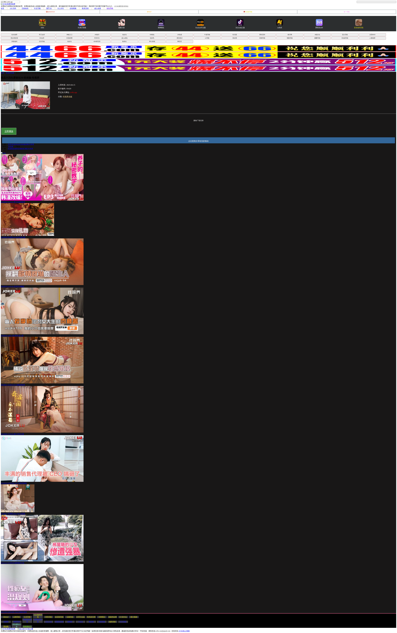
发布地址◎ (27, 626)
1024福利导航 (38, 616)
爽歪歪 (179, 41)
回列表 (10, 146)
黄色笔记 (179, 38)
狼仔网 (290, 34)
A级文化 (317, 34)
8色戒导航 (345, 38)
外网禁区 (102, 617)
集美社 (124, 41)
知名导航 (110, 8)
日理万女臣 (80, 617)
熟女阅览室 (14, 38)
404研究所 (97, 41)
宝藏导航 (70, 617)
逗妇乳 (152, 38)
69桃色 (152, 34)
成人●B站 (124, 38)
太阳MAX (372, 34)
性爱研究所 (59, 622)
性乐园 (235, 34)
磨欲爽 (91, 622)
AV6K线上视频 (184, 631)
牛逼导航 (207, 34)
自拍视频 (73, 8)
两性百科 (262, 34)
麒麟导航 (317, 38)
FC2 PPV (61, 8)
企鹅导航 (16, 617)
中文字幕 (37, 8)
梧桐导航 (262, 38)
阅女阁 (235, 38)
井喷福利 (14, 41)
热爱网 (6, 622)
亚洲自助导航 (38, 621)
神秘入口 (69, 34)
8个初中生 (123, 617)
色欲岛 (124, 34)
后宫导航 (42, 41)
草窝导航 (16, 622)
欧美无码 (85, 8)
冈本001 (97, 38)
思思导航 (48, 617)
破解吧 (69, 622)
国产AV (49, 8)
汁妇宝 (80, 622)
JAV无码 (13, 8)
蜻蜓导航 (290, 38)
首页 (2, 8)
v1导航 (207, 38)
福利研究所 (51, 12)
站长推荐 (14, 34)
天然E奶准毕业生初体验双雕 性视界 (20, 144)
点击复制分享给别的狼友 (198, 141)
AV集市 (97, 34)
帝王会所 (42, 34)
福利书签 (112, 622)
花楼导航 (102, 622)
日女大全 (48, 622)
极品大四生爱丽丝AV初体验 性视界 (29, 73)
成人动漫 (97, 8)
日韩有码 (25, 8)
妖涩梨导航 (59, 617)
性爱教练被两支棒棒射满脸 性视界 (20, 149)
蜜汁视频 (133, 617)
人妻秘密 (372, 38)
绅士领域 (152, 41)
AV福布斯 (69, 38)
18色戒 (179, 34)
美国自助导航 (27, 621)
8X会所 (42, 38)
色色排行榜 (91, 617)
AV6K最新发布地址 (121, 6)
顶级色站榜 (112, 617)
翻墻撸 (6, 626)
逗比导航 (345, 34)
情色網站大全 (17, 625)
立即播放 (9, 131)
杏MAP (149, 12)
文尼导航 (27, 617)
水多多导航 (248, 12)
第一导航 (347, 12)
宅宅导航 (123, 622)
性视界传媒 (10, 73)
